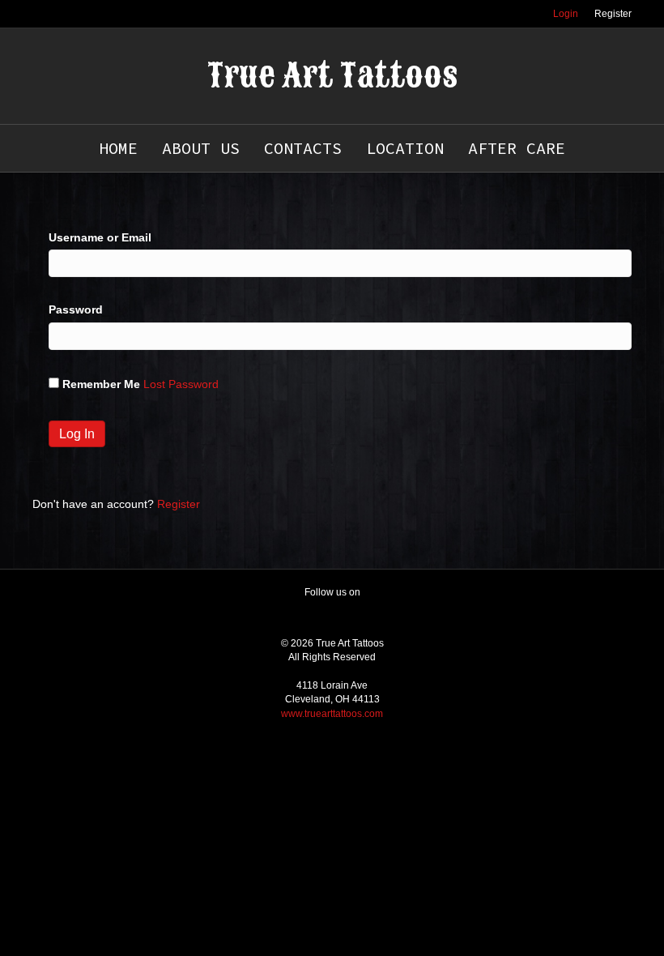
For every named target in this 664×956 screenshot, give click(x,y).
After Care (516, 148)
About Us (201, 148)
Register (613, 13)
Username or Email (100, 237)
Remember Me (101, 384)
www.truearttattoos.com (332, 713)
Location (405, 148)
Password (76, 309)
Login (565, 13)
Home (118, 148)
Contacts (303, 148)
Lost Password (181, 384)
